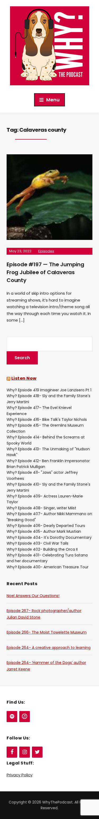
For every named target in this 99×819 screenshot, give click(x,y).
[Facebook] (12, 752)
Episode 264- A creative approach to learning (49, 647)
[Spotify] (12, 716)
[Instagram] (24, 752)
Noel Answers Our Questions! (33, 595)
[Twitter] (37, 752)
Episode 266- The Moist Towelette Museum (47, 632)
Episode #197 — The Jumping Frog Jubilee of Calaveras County (45, 272)
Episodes (46, 251)
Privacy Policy (19, 775)
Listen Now (24, 378)
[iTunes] (24, 716)
